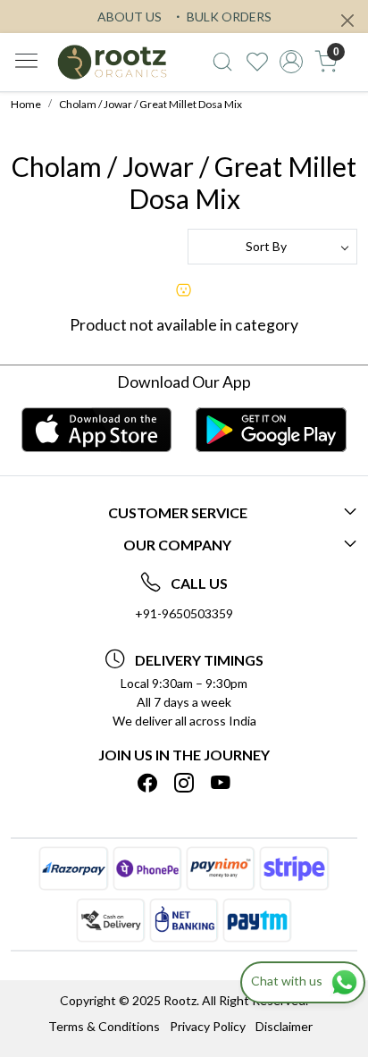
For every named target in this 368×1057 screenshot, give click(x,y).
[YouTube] (220, 783)
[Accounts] (291, 61)
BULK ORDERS (228, 16)
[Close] (347, 20)
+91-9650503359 (184, 613)
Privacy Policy (208, 1026)
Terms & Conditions (104, 1026)
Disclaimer (284, 1026)
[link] (222, 61)
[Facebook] (147, 783)
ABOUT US (129, 16)
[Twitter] (184, 783)
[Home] (112, 62)
